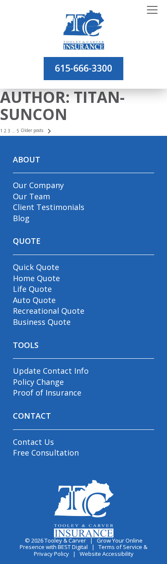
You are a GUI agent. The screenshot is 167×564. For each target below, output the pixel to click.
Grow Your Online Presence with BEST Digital (81, 544)
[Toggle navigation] (152, 10)
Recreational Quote (48, 311)
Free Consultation (46, 452)
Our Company (38, 185)
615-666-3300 (83, 68)
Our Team (31, 196)
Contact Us (33, 442)
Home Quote (36, 278)
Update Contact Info (51, 371)
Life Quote (32, 289)
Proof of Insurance (47, 392)
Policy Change (38, 382)
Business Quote (42, 322)
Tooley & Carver (65, 540)
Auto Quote (34, 300)
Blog (21, 218)
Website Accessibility (107, 554)
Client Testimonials (48, 207)
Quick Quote (36, 267)
